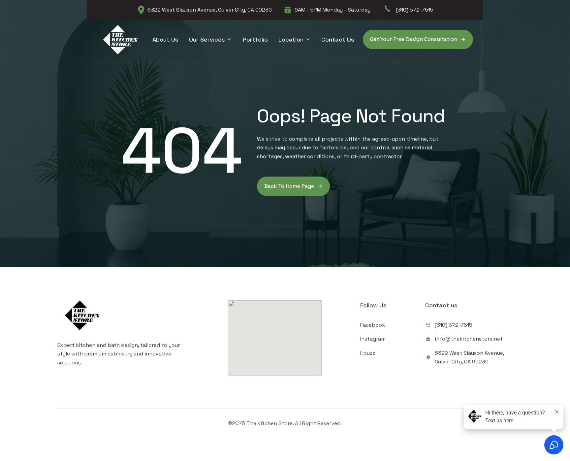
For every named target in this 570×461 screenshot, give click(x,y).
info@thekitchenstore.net (469, 338)
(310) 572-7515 (414, 9)
